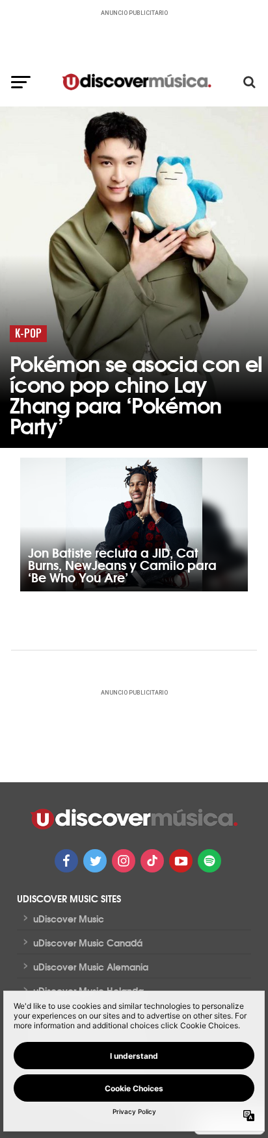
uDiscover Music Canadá (87, 942)
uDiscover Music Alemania (90, 966)
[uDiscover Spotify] (209, 860)
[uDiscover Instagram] (123, 860)
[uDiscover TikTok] (152, 860)
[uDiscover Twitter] (95, 860)
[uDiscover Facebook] (66, 860)
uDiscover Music (68, 918)
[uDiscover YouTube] (181, 860)
